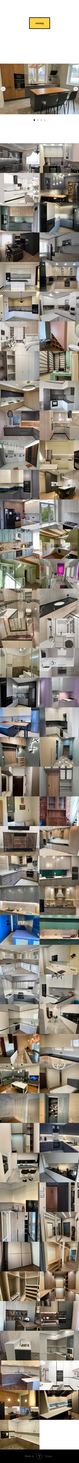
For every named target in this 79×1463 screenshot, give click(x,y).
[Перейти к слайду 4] (44, 120)
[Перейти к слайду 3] (41, 120)
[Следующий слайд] (75, 89)
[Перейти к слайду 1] (34, 120)
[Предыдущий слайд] (3, 89)
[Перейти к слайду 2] (38, 120)
